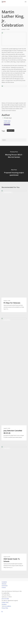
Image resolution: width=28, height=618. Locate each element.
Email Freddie (7, 122)
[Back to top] (14, 617)
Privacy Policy (5, 608)
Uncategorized (7, 192)
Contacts (4, 587)
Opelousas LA (10, 130)
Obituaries (4, 583)
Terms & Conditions (6, 606)
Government (4, 585)
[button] (25, 1)
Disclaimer (4, 604)
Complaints (4, 582)
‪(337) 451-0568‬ (5, 598)
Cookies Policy (5, 602)
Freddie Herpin (7, 121)
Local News (6, 320)
